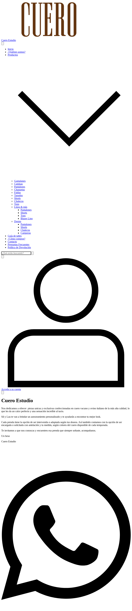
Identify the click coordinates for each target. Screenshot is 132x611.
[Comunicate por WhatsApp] (66, 608)
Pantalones (19, 186)
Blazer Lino (27, 218)
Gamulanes (20, 181)
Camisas (18, 183)
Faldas (17, 192)
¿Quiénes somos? (16, 52)
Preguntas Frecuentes (18, 244)
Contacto (12, 241)
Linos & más (20, 207)
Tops (16, 204)
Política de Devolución (19, 247)
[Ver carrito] (2, 392)
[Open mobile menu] (2, 43)
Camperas (26, 233)
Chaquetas (19, 189)
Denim (17, 221)
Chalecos (19, 201)
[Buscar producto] (2, 256)
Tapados (18, 195)
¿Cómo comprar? (16, 238)
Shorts (17, 198)
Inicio (11, 49)
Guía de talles (15, 235)
